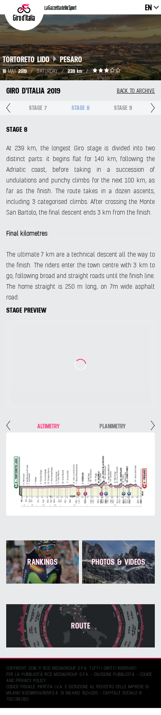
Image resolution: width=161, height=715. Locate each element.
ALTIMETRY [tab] (48, 426)
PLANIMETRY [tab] (112, 426)
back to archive (136, 90)
